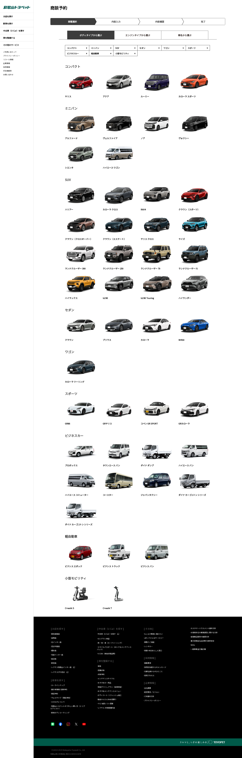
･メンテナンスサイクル (106, 678)
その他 (148, 628)
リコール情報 (8, 59)
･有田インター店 (56, 654)
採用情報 (6, 67)
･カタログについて (57, 702)
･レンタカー (148, 646)
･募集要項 (147, 663)
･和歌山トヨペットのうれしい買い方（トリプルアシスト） (67, 707)
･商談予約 (54, 693)
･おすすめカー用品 (104, 682)
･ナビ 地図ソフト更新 (105, 703)
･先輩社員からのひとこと (153, 671)
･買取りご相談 (148, 642)
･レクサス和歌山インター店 (60, 667)
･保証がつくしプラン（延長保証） (110, 687)
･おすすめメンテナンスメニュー (109, 691)
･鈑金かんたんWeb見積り (106, 699)
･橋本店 (53, 650)
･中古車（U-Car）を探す (106, 634)
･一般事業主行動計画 (198, 649)
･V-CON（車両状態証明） (106, 653)
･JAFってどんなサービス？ (153, 638)
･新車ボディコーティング (59, 712)
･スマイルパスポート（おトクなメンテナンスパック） (114, 648)
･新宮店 (53, 663)
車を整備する (105, 661)
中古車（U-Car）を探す (110, 628)
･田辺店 (53, 659)
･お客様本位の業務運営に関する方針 (204, 632)
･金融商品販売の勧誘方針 (199, 636)
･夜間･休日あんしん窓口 (152, 650)
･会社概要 (147, 688)
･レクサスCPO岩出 (57, 672)
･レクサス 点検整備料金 (106, 708)
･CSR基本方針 (148, 696)
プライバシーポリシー (11, 56)
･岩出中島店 (55, 646)
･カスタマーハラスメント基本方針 (203, 628)
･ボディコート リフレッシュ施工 (109, 695)
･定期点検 (100, 670)
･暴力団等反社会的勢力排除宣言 (202, 641)
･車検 (99, 666)
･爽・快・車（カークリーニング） (110, 643)
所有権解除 (7, 71)
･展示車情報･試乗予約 (58, 689)
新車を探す (57, 680)
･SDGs (192, 645)
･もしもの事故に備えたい (153, 634)
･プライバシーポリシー (152, 700)
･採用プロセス (148, 675)
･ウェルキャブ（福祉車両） (60, 697)
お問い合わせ (8, 74)
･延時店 (53, 638)
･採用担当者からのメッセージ (154, 667)
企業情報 (6, 63)
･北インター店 (55, 642)
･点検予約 (100, 674)
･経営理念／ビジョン (151, 692)
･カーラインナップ (57, 685)
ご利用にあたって (10, 52)
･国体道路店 (55, 634)
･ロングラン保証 (103, 638)
